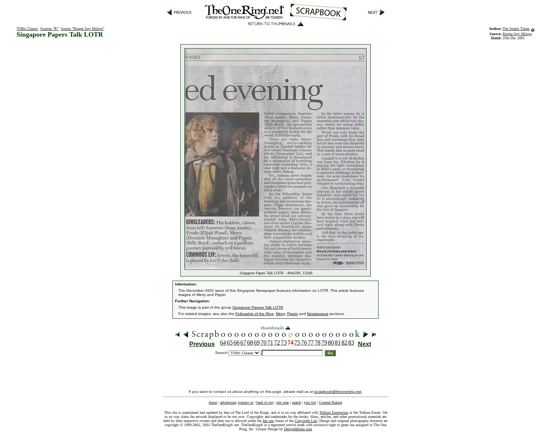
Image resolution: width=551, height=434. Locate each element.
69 (257, 342)
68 (250, 342)
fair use (268, 421)
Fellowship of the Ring (254, 314)
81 (338, 342)
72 (277, 342)
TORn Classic (27, 29)
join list (310, 402)
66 (237, 342)
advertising (228, 402)
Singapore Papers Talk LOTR (257, 307)
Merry (280, 314)
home (213, 402)
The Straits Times (516, 29)
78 (317, 342)
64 (223, 342)
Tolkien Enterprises (333, 412)
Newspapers (317, 314)
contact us (245, 402)
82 (344, 342)
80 (331, 342)
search (296, 402)
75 (297, 342)
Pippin (292, 314)
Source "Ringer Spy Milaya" (82, 29)
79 (324, 342)
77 (311, 342)
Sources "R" (49, 29)
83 (351, 342)
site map (282, 402)
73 (284, 342)
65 (230, 342)
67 (243, 342)
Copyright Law (306, 421)
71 (270, 342)
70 (264, 342)
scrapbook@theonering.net (337, 391)
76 (304, 342)
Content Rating (330, 402)
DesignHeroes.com (298, 429)
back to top (264, 402)
